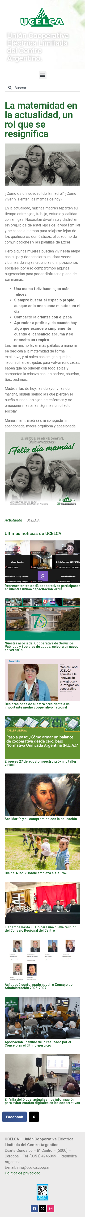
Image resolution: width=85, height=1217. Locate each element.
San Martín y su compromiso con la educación (41, 819)
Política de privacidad (22, 1173)
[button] (43, 75)
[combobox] (42, 87)
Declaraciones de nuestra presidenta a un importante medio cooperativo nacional (37, 705)
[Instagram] (50, 1208)
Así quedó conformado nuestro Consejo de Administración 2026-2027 (38, 986)
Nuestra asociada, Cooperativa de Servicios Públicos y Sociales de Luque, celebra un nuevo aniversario (41, 646)
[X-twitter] (42, 1208)
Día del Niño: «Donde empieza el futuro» (36, 873)
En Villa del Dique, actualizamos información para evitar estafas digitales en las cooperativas (42, 1101)
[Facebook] (34, 1208)
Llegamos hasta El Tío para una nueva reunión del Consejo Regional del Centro (40, 928)
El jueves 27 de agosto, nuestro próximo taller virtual (40, 763)
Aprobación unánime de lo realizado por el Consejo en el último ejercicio (38, 1043)
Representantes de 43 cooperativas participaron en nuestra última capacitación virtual (42, 587)
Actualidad (13, 520)
